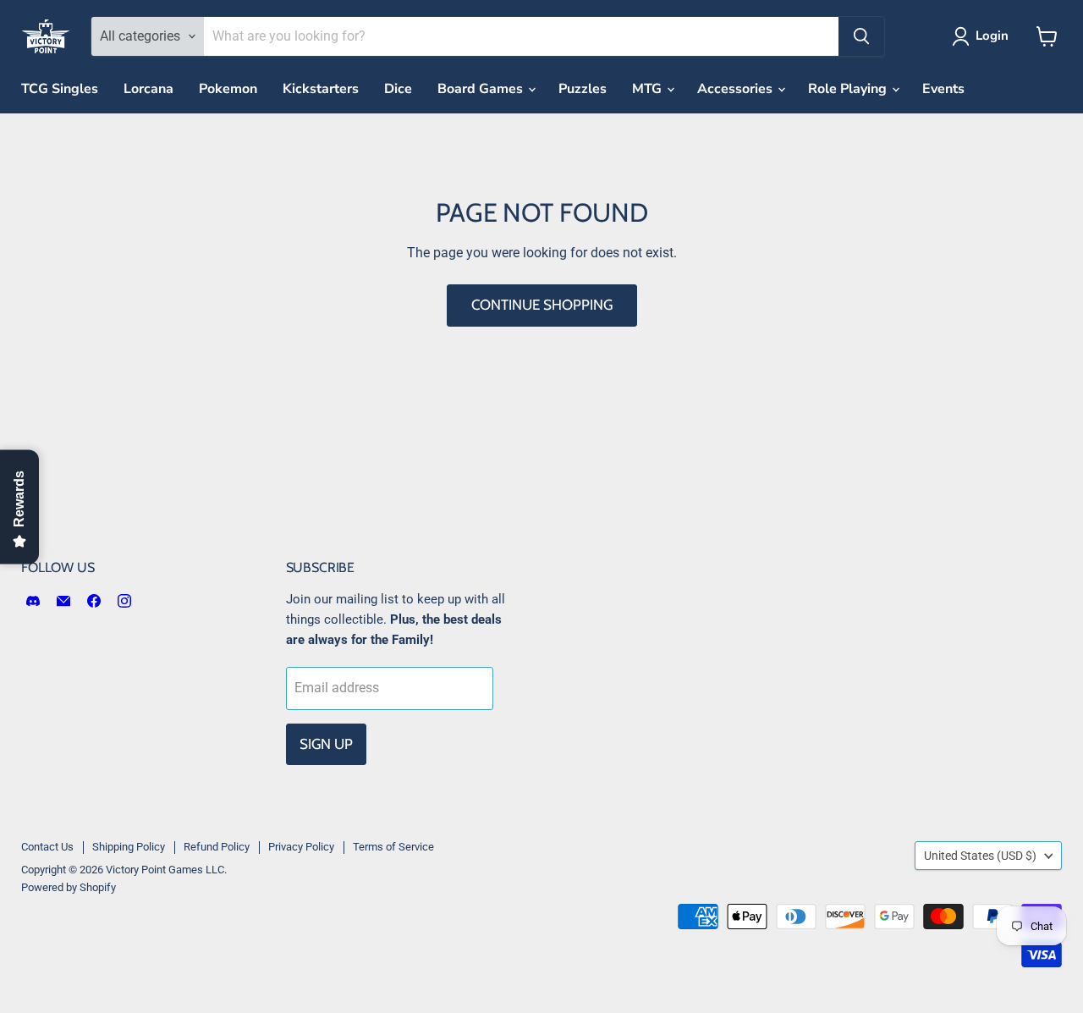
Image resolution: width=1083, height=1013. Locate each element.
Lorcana (148, 89)
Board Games (481, 89)
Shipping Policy (128, 846)
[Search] (861, 36)
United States (980, 855)
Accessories (736, 89)
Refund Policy (217, 846)
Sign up (326, 743)
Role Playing (849, 89)
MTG (648, 89)
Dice (398, 89)
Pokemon (228, 89)
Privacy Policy (301, 846)
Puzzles (582, 89)
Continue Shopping (542, 304)
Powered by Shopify (68, 887)
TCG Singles (59, 89)
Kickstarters (321, 89)
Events (943, 89)
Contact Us (47, 846)
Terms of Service (393, 846)
